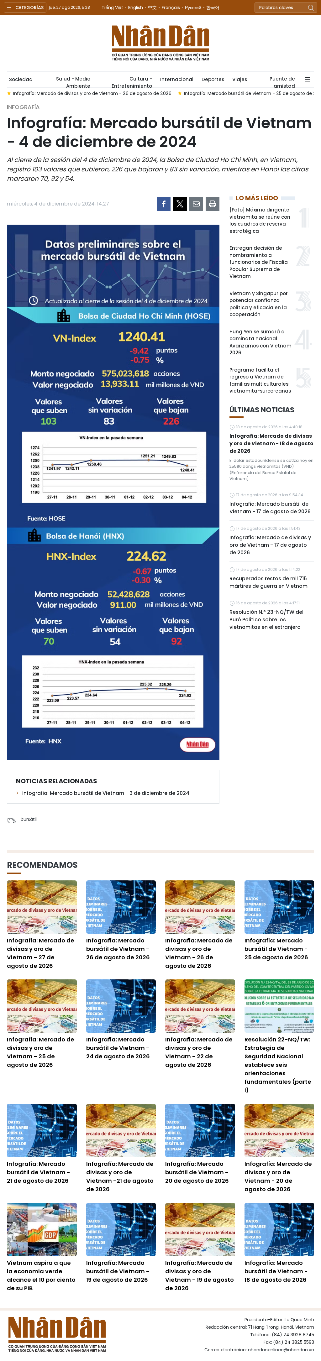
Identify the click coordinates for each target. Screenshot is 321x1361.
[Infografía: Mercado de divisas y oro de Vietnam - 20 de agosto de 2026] (279, 1130)
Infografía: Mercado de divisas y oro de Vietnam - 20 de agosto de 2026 (278, 1176)
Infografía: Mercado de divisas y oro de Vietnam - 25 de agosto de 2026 (40, 1052)
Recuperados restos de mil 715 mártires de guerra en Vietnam (268, 582)
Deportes (213, 79)
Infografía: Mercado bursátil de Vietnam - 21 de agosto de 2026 (38, 1172)
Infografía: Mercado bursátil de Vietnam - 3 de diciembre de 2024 (105, 793)
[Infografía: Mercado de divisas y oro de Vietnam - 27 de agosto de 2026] (42, 907)
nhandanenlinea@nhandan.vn (281, 1350)
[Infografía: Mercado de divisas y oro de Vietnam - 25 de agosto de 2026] (42, 1006)
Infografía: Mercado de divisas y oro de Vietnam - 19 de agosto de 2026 (199, 1275)
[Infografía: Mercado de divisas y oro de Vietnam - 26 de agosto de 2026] (200, 907)
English (135, 7)
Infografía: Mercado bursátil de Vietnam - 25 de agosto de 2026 (276, 948)
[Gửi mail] (196, 204)
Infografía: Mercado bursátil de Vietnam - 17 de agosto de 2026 (270, 507)
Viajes (239, 79)
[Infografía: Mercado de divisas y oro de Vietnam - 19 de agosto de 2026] (200, 1229)
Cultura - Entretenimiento (132, 81)
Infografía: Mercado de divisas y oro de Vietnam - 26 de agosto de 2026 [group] (92, 93)
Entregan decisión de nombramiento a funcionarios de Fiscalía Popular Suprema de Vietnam (258, 262)
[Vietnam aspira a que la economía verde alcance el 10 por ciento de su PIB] (42, 1229)
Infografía (23, 107)
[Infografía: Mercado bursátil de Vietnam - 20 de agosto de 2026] (200, 1130)
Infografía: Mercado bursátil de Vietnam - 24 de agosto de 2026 (118, 1047)
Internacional (176, 79)
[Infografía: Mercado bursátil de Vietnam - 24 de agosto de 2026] (121, 1006)
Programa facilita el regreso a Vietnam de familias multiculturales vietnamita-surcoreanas (260, 380)
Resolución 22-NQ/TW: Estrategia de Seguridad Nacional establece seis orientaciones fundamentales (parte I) (278, 1064)
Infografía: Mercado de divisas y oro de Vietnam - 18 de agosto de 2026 (271, 443)
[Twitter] (180, 204)
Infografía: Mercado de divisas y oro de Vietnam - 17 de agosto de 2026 (270, 545)
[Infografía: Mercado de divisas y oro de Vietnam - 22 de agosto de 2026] (200, 1006)
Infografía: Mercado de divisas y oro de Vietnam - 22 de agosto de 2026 (199, 1052)
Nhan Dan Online (160, 43)
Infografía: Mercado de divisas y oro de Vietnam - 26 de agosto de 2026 (199, 953)
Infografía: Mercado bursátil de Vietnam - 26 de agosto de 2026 (118, 948)
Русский (193, 7)
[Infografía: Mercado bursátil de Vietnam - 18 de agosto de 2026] (279, 1229)
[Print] (212, 204)
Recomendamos (42, 865)
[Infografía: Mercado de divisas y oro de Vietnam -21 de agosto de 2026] (121, 1130)
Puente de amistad (282, 81)
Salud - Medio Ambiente (73, 81)
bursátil (29, 819)
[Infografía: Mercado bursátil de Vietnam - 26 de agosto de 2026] (121, 907)
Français (171, 7)
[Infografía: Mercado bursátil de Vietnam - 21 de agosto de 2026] (42, 1130)
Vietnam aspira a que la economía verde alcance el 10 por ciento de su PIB (41, 1275)
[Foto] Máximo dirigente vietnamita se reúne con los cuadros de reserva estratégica (259, 220)
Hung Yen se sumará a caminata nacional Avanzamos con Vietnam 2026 (260, 342)
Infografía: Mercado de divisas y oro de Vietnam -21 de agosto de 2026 (120, 1176)
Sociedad (21, 79)
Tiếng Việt (112, 7)
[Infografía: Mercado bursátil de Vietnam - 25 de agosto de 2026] (279, 907)
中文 (152, 7)
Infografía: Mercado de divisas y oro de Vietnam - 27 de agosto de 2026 (40, 953)
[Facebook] (164, 204)
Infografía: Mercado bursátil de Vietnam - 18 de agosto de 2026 (276, 1271)
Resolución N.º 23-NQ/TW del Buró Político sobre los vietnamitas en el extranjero (266, 619)
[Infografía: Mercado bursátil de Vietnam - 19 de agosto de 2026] (121, 1229)
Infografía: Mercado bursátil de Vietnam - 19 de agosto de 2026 (118, 1271)
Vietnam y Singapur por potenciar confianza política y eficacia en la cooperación (258, 304)
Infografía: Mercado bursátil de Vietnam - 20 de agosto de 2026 (197, 1172)
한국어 (212, 7)
